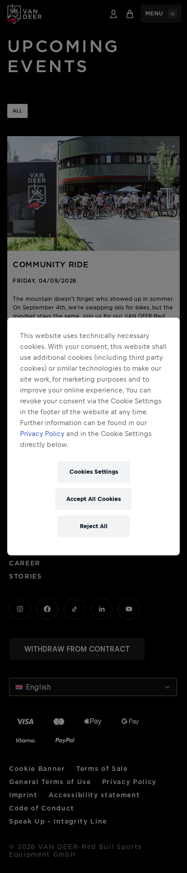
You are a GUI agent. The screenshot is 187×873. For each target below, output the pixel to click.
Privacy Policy (42, 433)
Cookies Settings (93, 471)
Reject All (94, 526)
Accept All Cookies (93, 498)
